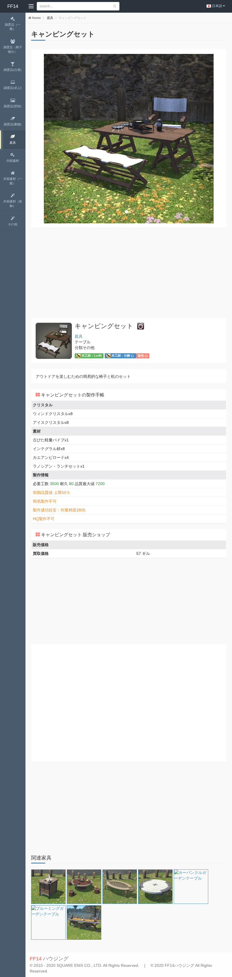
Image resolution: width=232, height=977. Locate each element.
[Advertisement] (128, 273)
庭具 (49, 17)
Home (36, 17)
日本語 (217, 6)
